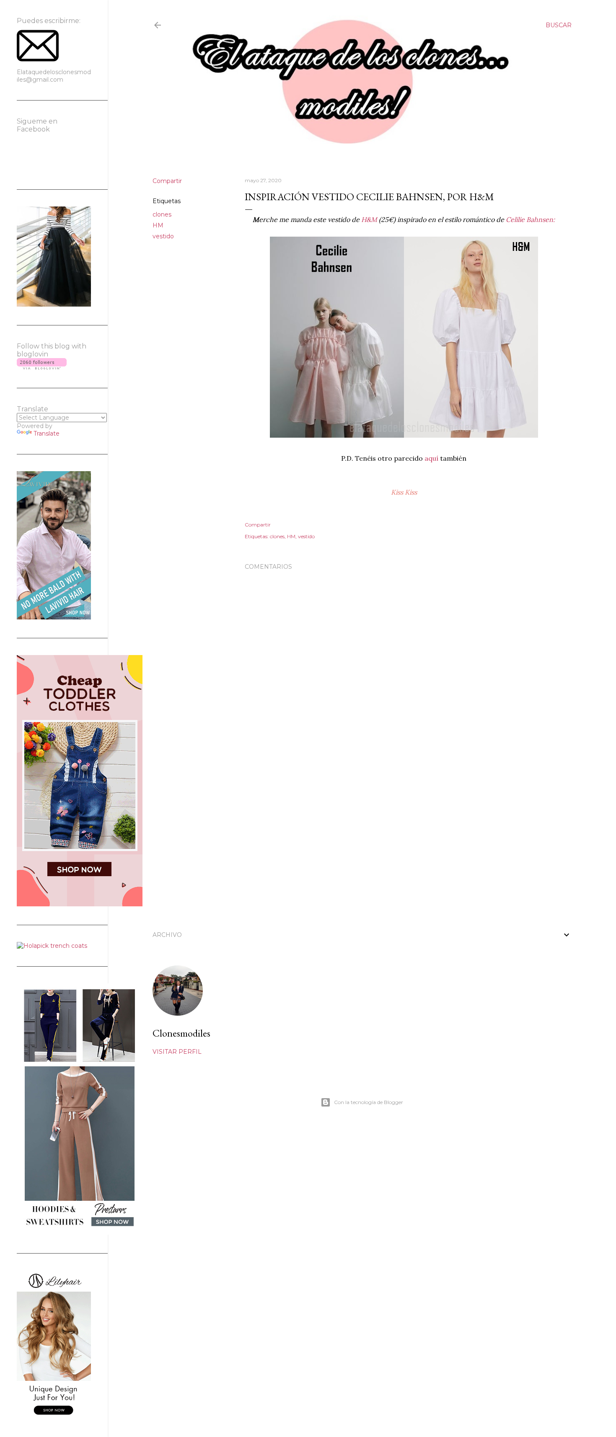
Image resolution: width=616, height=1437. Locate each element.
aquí (432, 458)
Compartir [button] (167, 181)
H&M (369, 219)
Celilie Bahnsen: (530, 219)
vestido (163, 236)
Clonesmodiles (181, 1033)
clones (162, 214)
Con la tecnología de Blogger (368, 1102)
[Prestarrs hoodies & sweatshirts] (79, 1232)
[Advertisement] (404, 845)
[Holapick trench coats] (52, 945)
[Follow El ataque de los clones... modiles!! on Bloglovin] (42, 367)
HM (158, 225)
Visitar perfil (177, 1051)
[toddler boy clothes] (79, 904)
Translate (47, 433)
